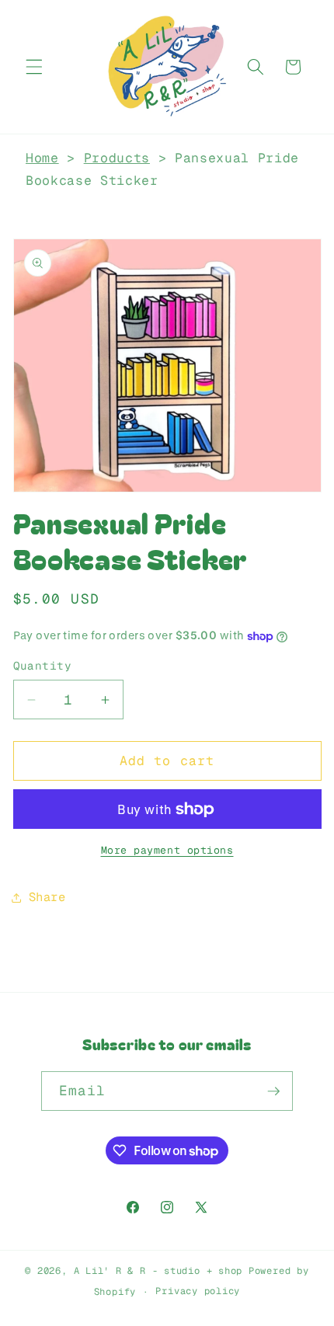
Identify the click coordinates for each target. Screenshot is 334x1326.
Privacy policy (197, 1291)
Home (42, 157)
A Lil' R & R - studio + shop (158, 1271)
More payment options (167, 850)
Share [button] (47, 897)
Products (117, 157)
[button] (34, 66)
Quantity (42, 666)
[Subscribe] (273, 1091)
